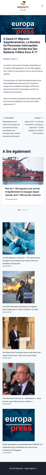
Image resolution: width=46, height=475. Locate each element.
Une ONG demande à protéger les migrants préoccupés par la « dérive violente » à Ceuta (20, 308)
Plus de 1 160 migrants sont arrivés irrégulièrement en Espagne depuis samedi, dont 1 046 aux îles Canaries (23, 192)
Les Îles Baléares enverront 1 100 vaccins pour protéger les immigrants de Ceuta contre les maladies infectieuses (21, 260)
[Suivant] (40, 182)
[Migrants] (23, 6)
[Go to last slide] (5, 182)
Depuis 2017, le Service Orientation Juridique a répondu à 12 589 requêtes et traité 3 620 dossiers (34, 126)
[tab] (18, 210)
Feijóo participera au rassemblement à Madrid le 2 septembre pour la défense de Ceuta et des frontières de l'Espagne (23, 447)
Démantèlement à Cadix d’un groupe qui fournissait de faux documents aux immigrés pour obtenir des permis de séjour (11, 127)
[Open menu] (42, 6)
